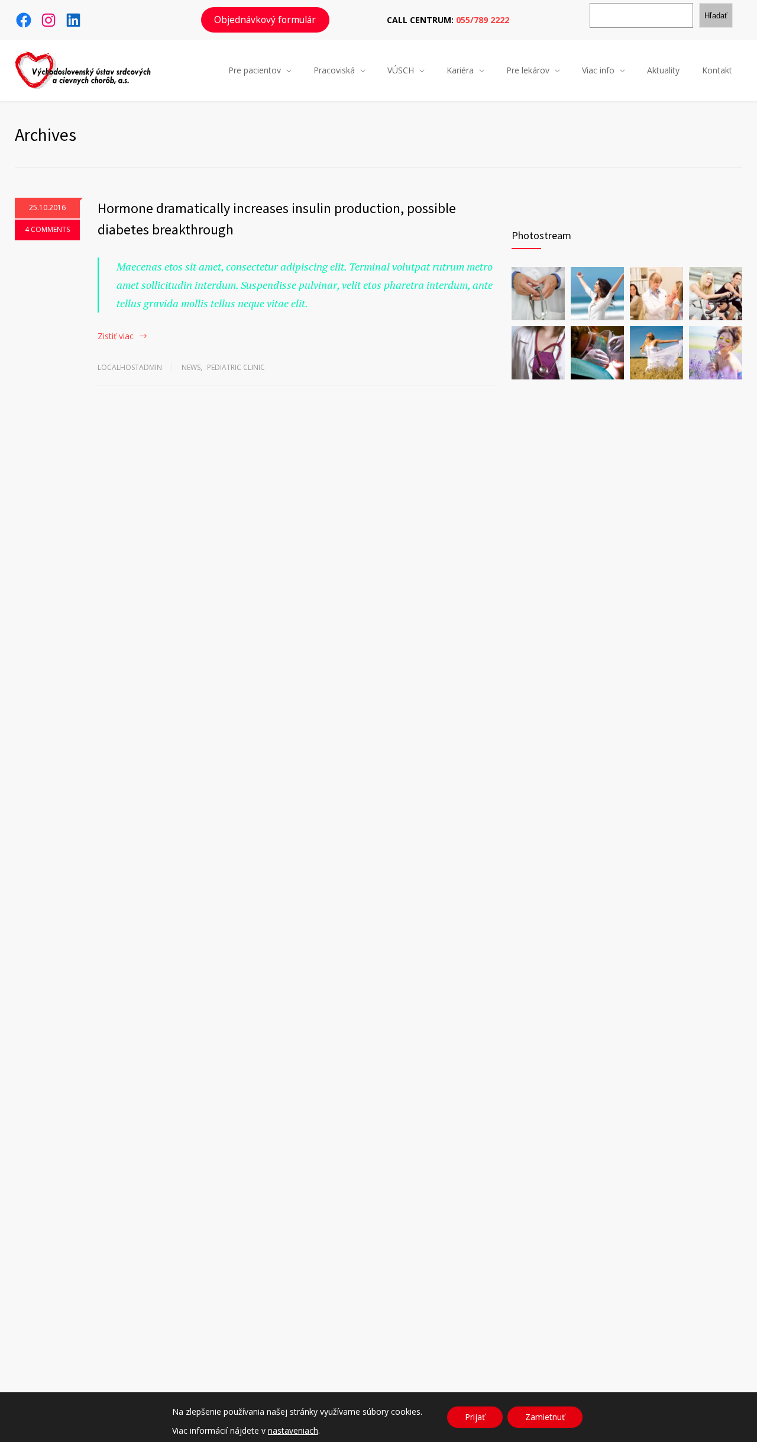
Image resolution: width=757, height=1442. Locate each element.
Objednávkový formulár (265, 19)
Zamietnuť (545, 1416)
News (191, 367)
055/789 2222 (482, 19)
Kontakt (717, 70)
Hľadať (715, 15)
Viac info (598, 70)
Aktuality (663, 70)
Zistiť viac (116, 336)
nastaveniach (293, 1430)
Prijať (475, 1416)
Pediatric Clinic (236, 367)
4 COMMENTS (47, 229)
